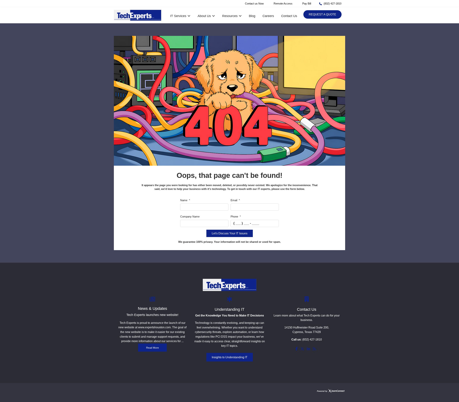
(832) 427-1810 (332, 3)
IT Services (178, 16)
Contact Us (289, 16)
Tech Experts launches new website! (152, 315)
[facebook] (296, 349)
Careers (268, 16)
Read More (152, 347)
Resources (230, 16)
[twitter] (302, 349)
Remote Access (283, 3)
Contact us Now (254, 3)
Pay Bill (306, 3)
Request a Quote (322, 14)
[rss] (314, 349)
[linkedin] (308, 349)
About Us (204, 16)
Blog (252, 16)
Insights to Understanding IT (229, 357)
